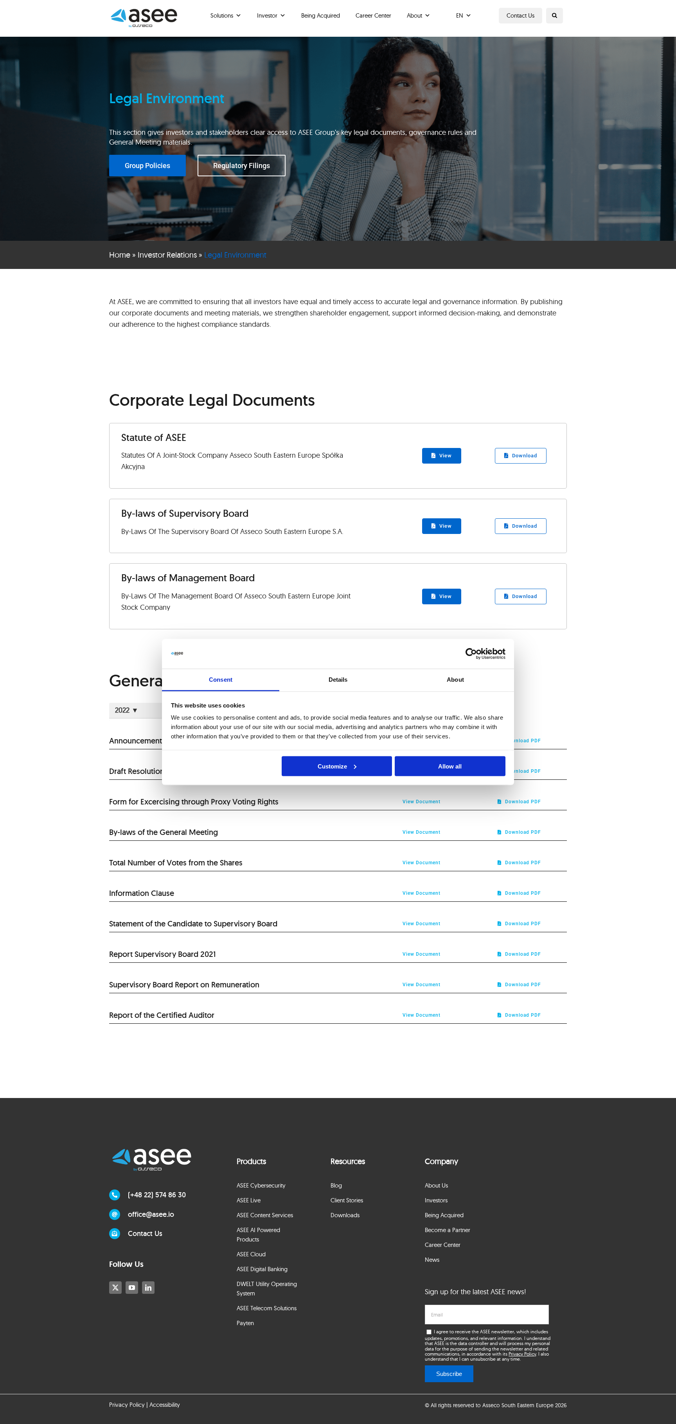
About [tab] (455, 679)
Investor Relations (167, 255)
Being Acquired (320, 15)
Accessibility (164, 1404)
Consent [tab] (220, 679)
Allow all (450, 766)
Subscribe (449, 1373)
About (414, 15)
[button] (554, 15)
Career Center (373, 15)
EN (459, 15)
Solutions (221, 15)
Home (119, 255)
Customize (332, 766)
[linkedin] (148, 1287)
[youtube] (132, 1287)
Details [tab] (338, 679)
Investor (267, 15)
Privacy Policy (522, 1354)
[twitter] (115, 1287)
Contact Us (520, 15)
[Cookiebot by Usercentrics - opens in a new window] (471, 654)
